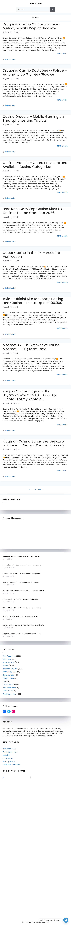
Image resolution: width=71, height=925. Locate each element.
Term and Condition (12, 765)
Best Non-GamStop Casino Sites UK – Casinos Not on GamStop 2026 (34, 211)
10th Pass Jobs (9, 656)
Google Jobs (8, 678)
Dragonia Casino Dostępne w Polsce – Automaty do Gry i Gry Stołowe (35, 72)
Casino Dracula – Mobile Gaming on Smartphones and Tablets (33, 118)
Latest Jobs (10, 59)
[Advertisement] (17, 533)
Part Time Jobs (9, 688)
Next (41, 489)
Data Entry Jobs (10, 672)
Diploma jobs (8, 675)
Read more (62, 54)
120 (35, 489)
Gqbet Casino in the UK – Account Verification (31, 254)
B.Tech (6, 665)
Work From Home (10, 694)
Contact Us (8, 758)
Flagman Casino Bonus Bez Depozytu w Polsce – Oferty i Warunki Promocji (34, 443)
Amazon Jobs (9, 662)
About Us (7, 755)
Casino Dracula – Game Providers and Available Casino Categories (35, 164)
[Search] (52, 9)
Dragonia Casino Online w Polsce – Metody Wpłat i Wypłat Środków (32, 26)
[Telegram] (65, 920)
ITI (4, 681)
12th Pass (7, 659)
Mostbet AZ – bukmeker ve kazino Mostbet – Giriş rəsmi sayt (31, 347)
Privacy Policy (9, 761)
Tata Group (8, 691)
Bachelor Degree (10, 669)
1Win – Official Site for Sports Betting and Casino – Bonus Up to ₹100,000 (33, 301)
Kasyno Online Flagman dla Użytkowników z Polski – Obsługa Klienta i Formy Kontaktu (30, 395)
